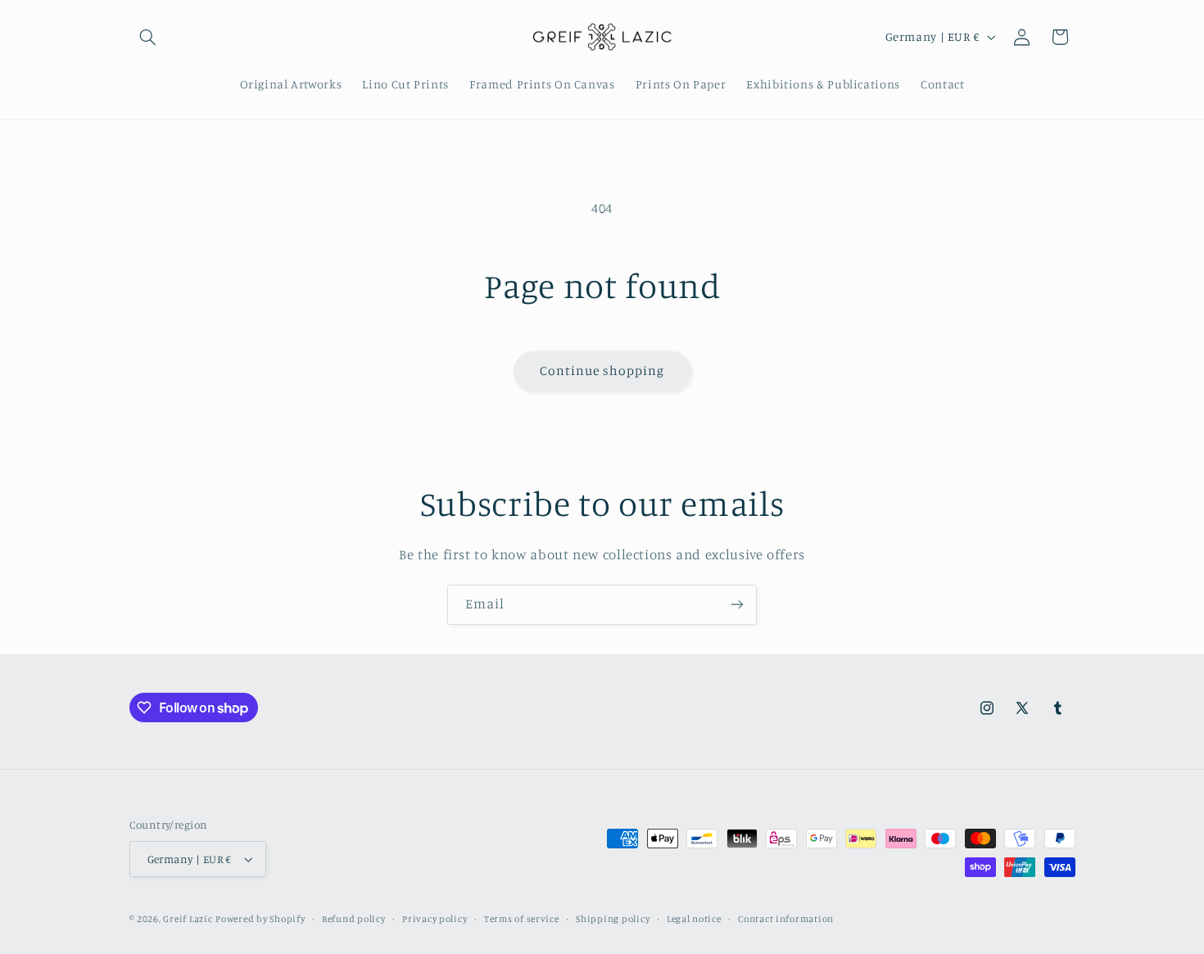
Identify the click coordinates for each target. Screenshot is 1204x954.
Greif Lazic (187, 919)
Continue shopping (602, 370)
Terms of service (521, 919)
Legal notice (694, 919)
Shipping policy (613, 919)
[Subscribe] (737, 605)
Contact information (786, 919)
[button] (148, 37)
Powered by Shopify (260, 919)
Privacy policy (434, 919)
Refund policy (354, 919)
